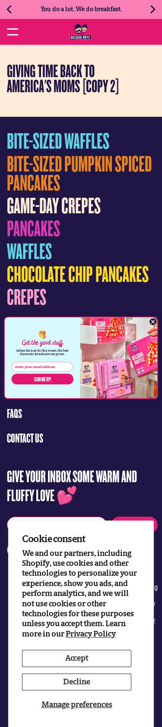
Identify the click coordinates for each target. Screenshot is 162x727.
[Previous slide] (9, 9)
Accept (76, 658)
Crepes (26, 296)
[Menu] (12, 31)
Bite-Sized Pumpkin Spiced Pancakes (79, 172)
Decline (76, 681)
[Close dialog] (152, 321)
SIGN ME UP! (42, 379)
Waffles (29, 251)
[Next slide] (152, 9)
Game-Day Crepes (54, 205)
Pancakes (33, 228)
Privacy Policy (91, 634)
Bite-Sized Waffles (58, 140)
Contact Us (25, 437)
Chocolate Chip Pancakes (78, 273)
